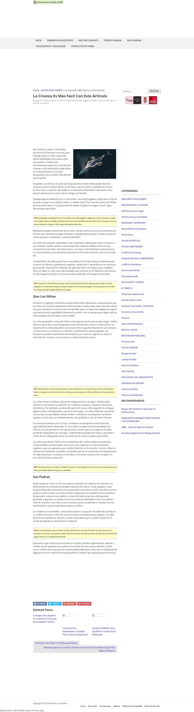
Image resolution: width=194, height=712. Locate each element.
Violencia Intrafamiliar (132, 395)
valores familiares (130, 365)
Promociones (128, 341)
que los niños (104, 100)
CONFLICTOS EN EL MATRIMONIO (137, 258)
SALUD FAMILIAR (129, 347)
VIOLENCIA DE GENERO (132, 383)
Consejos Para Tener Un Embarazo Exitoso (56, 643)
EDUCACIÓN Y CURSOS (132, 282)
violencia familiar (129, 389)
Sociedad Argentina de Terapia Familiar (140, 433)
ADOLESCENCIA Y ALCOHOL (134, 205)
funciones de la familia (132, 311)
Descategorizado (129, 276)
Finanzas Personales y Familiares (137, 306)
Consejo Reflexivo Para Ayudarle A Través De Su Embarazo (104, 631)
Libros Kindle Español (132, 323)
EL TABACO (126, 288)
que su (113, 100)
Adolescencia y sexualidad (51, 46)
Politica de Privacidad (132, 706)
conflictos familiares (131, 264)
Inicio (39, 40)
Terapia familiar (113, 40)
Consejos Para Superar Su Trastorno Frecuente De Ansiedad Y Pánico (44, 618)
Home (36, 90)
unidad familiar (128, 359)
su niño (36, 103)
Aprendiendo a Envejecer (133, 228)
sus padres (44, 103)
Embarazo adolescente (60, 40)
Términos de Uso (152, 706)
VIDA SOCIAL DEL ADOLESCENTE (137, 377)
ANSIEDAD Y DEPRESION (133, 222)
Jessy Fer (38, 100)
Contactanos (105, 706)
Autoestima (127, 234)
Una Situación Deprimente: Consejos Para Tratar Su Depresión (75, 631)
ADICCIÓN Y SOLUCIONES (133, 199)
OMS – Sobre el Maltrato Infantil (137, 427)
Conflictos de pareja (82, 46)
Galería (116, 706)
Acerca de (92, 706)
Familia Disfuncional (131, 300)
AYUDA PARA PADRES (51, 90)
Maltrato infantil (88, 40)
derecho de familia (130, 270)
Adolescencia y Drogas (132, 210)
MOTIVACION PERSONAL (133, 335)
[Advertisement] (112, 18)
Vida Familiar (134, 40)
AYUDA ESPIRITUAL (130, 240)
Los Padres (93, 100)
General (125, 317)
